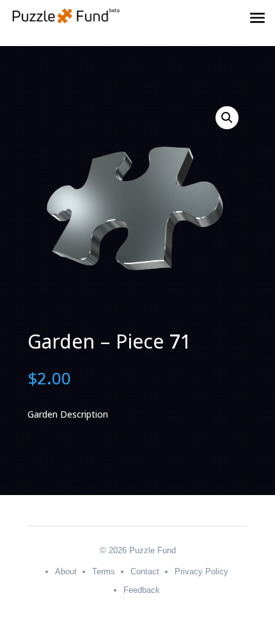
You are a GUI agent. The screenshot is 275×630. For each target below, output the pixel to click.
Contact (144, 571)
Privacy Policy (201, 571)
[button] (227, 117)
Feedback (141, 590)
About (66, 571)
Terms (103, 571)
